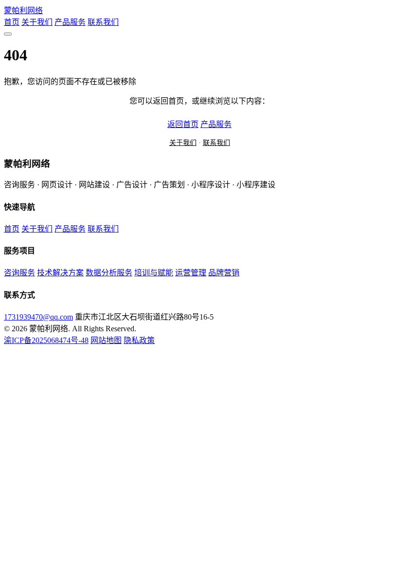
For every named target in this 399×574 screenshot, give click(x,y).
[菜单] (8, 34)
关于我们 (37, 22)
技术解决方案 (60, 273)
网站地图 (106, 340)
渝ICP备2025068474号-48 (46, 340)
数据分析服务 (109, 273)
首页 (11, 22)
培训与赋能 (153, 273)
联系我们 (103, 22)
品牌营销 (223, 273)
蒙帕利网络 (23, 10)
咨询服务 (19, 273)
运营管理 (190, 273)
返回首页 (183, 124)
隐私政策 (139, 340)
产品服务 (70, 22)
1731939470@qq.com (38, 317)
